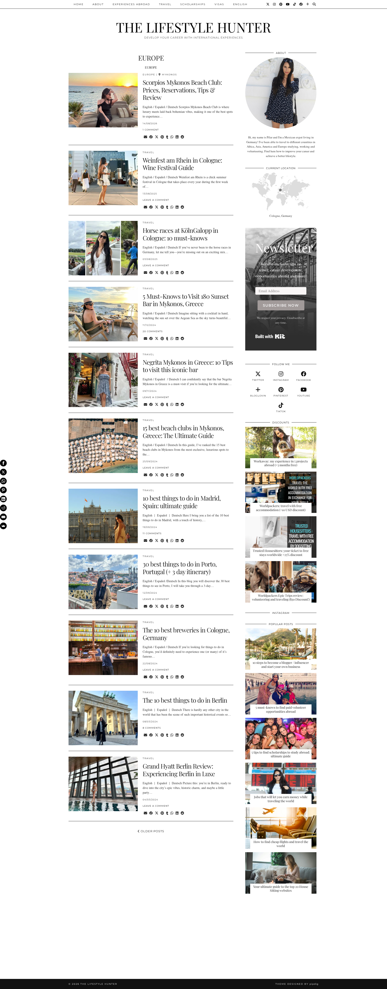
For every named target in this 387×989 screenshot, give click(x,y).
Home (79, 4)
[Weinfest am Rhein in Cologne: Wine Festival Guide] (103, 178)
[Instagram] (274, 4)
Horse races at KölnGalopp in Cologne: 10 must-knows (180, 234)
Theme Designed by (296, 983)
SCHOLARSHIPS (193, 4)
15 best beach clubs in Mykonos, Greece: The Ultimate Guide (183, 432)
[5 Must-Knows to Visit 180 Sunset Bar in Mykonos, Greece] (103, 314)
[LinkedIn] (3, 499)
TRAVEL (165, 4)
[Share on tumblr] (167, 137)
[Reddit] (3, 508)
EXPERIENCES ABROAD (131, 4)
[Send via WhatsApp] (171, 137)
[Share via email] (145, 137)
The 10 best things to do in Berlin (185, 700)
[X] (3, 472)
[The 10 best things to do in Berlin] (103, 718)
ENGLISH (240, 4)
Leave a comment (156, 199)
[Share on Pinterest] (162, 137)
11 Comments (152, 533)
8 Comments (152, 727)
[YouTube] (288, 4)
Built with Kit (270, 336)
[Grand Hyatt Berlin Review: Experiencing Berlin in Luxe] (103, 784)
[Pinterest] (281, 4)
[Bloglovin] (308, 4)
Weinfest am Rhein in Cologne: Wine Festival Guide (182, 164)
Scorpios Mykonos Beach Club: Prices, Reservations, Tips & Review (182, 89)
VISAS (219, 4)
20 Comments (153, 331)
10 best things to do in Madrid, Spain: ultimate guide (182, 502)
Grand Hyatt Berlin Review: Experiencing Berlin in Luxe (179, 770)
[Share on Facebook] (151, 137)
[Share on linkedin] (177, 137)
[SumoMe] (3, 526)
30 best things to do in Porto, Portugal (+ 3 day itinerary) (180, 568)
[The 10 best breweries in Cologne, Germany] (103, 648)
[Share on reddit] (182, 137)
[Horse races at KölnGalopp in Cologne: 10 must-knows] (103, 248)
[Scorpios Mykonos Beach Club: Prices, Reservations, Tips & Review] (103, 100)
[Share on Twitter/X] (156, 137)
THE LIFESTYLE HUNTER (193, 27)
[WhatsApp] (3, 481)
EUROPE (149, 74)
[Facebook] (301, 4)
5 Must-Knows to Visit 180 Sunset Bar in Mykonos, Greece (186, 300)
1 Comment (151, 129)
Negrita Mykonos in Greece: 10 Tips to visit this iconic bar (188, 366)
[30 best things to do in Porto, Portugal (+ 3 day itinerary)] (103, 582)
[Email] (3, 517)
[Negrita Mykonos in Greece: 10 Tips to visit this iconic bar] (103, 380)
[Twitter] (268, 4)
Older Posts (152, 831)
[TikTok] (294, 4)
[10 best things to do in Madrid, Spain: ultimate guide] (103, 516)
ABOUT (98, 4)
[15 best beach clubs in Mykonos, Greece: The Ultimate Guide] (103, 445)
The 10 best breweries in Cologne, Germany (186, 634)
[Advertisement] (280, 933)
